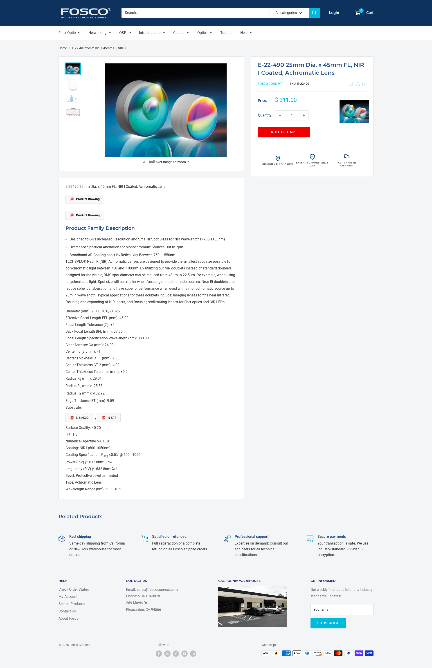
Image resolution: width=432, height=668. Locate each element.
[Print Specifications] (358, 84)
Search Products (71, 604)
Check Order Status (73, 589)
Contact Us (67, 611)
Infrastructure (149, 33)
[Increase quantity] (303, 115)
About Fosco (68, 618)
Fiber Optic (67, 33)
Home (63, 48)
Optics (202, 33)
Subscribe (328, 623)
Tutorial (226, 33)
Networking (97, 33)
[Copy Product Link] (351, 84)
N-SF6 (112, 417)
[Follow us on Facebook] (159, 653)
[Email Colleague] (364, 84)
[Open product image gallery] (354, 111)
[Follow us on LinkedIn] (193, 653)
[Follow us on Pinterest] (176, 653)
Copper (178, 33)
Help (244, 33)
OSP (122, 33)
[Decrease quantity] (280, 115)
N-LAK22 (82, 417)
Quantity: (265, 115)
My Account (67, 596)
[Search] (314, 13)
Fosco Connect (270, 83)
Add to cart (284, 132)
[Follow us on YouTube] (184, 653)
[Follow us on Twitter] (167, 653)
